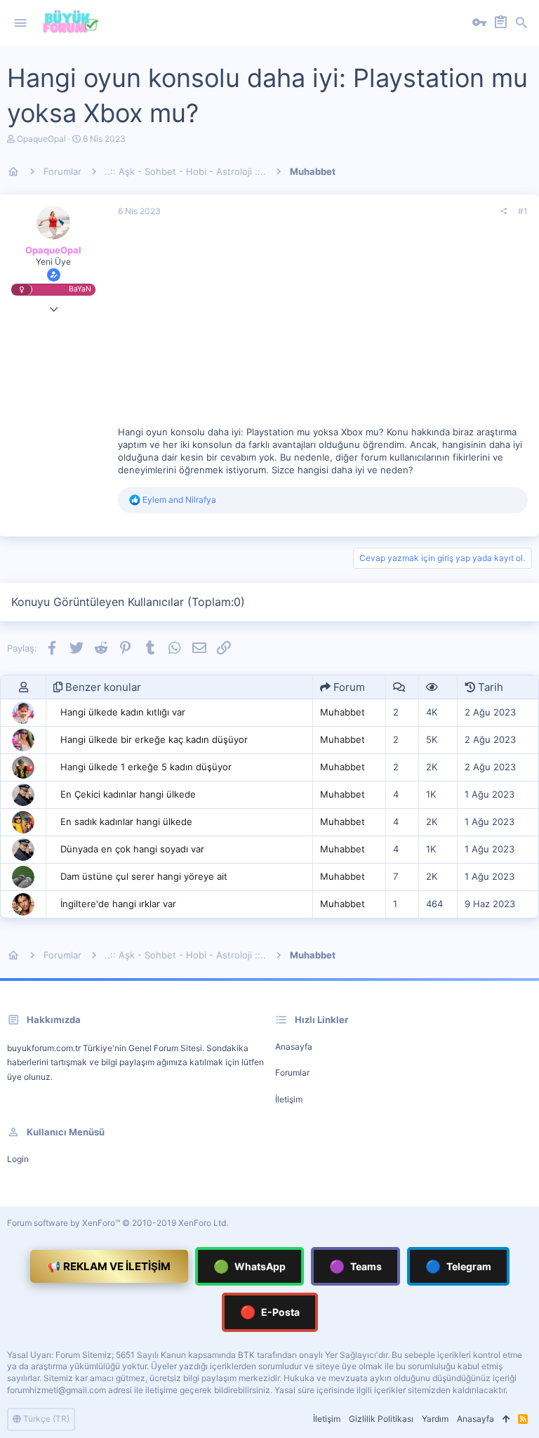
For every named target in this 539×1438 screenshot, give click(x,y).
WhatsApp (249, 1266)
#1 (523, 211)
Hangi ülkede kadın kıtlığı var (122, 712)
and (179, 499)
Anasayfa (293, 1046)
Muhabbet (342, 712)
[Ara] (521, 23)
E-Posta (270, 1312)
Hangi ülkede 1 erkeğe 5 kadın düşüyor (146, 766)
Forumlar (292, 1072)
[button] (20, 23)
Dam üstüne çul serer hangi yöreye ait (143, 876)
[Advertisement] (323, 327)
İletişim (288, 1099)
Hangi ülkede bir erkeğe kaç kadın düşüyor (154, 739)
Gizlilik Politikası (381, 1418)
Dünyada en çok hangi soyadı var (132, 849)
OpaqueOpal (41, 138)
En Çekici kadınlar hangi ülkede (128, 794)
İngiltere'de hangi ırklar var (118, 903)
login (18, 1159)
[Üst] (506, 1419)
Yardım (435, 1418)
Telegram (458, 1266)
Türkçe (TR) (45, 1418)
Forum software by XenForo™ (117, 1223)
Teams (355, 1266)
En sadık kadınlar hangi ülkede (126, 821)
